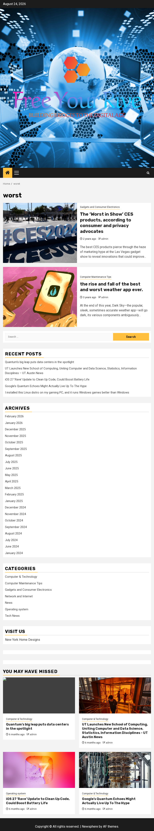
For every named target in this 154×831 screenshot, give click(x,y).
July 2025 (11, 462)
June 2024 (12, 546)
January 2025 (14, 501)
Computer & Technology (21, 576)
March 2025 (12, 488)
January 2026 (14, 423)
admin (104, 238)
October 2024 (14, 520)
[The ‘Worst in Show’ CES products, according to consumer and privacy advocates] (40, 233)
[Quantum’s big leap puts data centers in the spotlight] (39, 695)
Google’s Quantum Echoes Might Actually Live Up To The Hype (46, 386)
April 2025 (11, 481)
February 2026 (14, 416)
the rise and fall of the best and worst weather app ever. (111, 287)
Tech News (12, 616)
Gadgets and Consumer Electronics (100, 207)
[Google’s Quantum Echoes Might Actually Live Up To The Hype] (115, 770)
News (8, 603)
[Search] (148, 173)
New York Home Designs (22, 640)
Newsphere (90, 826)
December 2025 (15, 429)
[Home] (7, 173)
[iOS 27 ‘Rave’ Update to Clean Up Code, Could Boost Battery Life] (39, 770)
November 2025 (15, 436)
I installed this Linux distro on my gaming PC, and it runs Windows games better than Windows (67, 392)
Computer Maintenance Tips (95, 277)
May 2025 (11, 475)
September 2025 (16, 449)
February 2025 (14, 494)
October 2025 (14, 442)
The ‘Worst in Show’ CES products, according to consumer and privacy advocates (106, 222)
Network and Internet (19, 596)
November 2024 (15, 514)
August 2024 (13, 533)
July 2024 (11, 540)
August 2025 (13, 455)
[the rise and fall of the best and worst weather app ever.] (40, 297)
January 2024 (14, 553)
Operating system (16, 609)
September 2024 (16, 527)
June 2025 (12, 468)
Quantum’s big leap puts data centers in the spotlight (39, 362)
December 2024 (15, 507)
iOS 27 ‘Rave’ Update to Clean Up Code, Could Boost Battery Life (47, 379)
